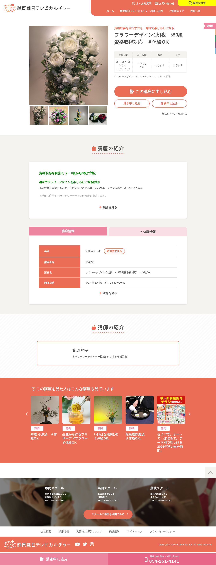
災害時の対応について (89, 531)
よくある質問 (143, 3)
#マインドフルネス (145, 76)
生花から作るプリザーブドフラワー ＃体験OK (76, 438)
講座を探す (199, 3)
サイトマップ (134, 531)
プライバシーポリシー (162, 531)
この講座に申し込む (154, 91)
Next (189, 414)
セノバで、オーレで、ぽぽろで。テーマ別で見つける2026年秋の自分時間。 (170, 442)
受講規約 (114, 531)
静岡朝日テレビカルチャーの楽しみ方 (141, 11)
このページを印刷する (176, 113)
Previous (26, 414)
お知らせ (195, 11)
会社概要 (46, 531)
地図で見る (115, 251)
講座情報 (68, 231)
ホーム (110, 11)
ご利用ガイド (176, 11)
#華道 (167, 76)
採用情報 (64, 531)
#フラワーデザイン (123, 76)
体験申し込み (169, 103)
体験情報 (149, 232)
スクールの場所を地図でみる (108, 514)
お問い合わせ (166, 3)
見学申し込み (132, 103)
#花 (159, 76)
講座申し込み (57, 559)
